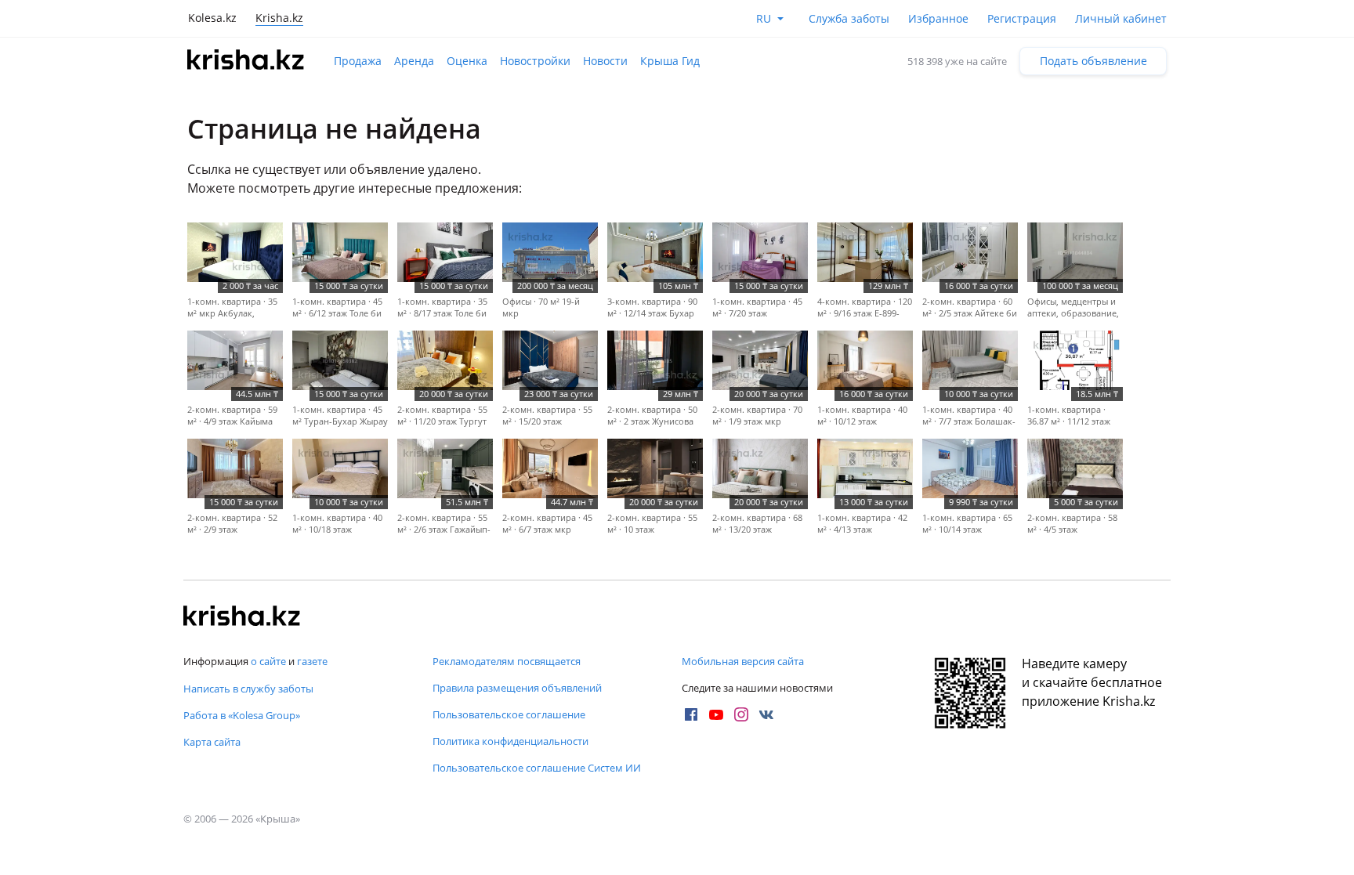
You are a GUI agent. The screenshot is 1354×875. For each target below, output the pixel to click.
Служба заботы (849, 18)
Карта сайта (212, 742)
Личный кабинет (1121, 18)
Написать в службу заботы (248, 689)
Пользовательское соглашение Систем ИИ (537, 768)
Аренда (414, 60)
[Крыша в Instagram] (741, 714)
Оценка (467, 60)
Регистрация (1021, 18)
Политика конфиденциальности (510, 741)
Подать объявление (1093, 60)
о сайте (268, 661)
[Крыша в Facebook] (691, 714)
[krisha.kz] (242, 617)
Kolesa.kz (212, 17)
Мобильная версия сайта (743, 661)
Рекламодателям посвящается (507, 661)
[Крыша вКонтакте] (766, 714)
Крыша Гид (670, 60)
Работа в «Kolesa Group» (241, 715)
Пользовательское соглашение (509, 714)
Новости (605, 60)
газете (312, 661)
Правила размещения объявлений (517, 688)
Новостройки (535, 60)
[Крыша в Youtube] (716, 714)
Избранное (938, 18)
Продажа (358, 60)
